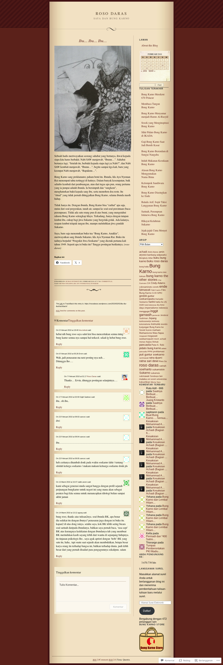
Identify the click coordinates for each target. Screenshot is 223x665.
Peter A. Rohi (157, 345)
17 (151, 65)
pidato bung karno (150, 348)
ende (163, 286)
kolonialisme (145, 324)
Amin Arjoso (153, 252)
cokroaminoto (145, 287)
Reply (59, 344)
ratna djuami (155, 357)
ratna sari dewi (148, 361)
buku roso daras (157, 261)
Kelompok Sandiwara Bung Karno (152, 184)
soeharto (145, 369)
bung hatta (144, 267)
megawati (143, 336)
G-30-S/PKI (157, 293)
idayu (141, 308)
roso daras (149, 365)
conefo (156, 287)
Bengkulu (143, 258)
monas (142, 342)
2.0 (96, 659)
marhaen (156, 330)
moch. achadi (160, 339)
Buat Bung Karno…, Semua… (157, 416)
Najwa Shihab (152, 342)
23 (147, 68)
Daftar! (147, 610)
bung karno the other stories (153, 277)
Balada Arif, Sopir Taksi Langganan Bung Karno (154, 203)
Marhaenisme (145, 333)
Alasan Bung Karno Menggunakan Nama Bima (151, 173)
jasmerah (156, 315)
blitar (150, 258)
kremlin (164, 324)
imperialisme (151, 307)
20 (163, 65)
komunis (155, 324)
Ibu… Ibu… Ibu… (93, 40)
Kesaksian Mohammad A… (155, 423)
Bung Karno (149, 268)
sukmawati (144, 376)
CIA (148, 283)
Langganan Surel (151, 568)
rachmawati (143, 358)
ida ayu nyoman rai (82, 284)
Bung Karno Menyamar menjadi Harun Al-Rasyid (154, 114)
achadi (143, 251)
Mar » (152, 71)
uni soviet (151, 379)
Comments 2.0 (107, 659)
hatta (158, 302)
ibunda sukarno (66, 284)
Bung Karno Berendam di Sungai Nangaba (154, 152)
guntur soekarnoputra (147, 297)
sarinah (162, 366)
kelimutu (155, 321)
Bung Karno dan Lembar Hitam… (157, 499)
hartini (152, 301)
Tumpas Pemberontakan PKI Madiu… (155, 548)
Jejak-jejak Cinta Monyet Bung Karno (154, 232)
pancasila (145, 344)
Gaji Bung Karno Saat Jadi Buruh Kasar (152, 143)
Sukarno (144, 372)
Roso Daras (92, 376)
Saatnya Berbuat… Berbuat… (154, 394)
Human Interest (72, 281)
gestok (143, 295)
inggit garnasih (148, 313)
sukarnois (155, 373)
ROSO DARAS (111, 13)
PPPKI (149, 352)
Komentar (118, 606)
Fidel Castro (156, 290)
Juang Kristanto (155, 400)
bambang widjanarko (157, 255)
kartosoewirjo (145, 321)
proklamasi (158, 351)
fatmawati (144, 289)
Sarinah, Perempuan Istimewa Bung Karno (152, 213)
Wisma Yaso (155, 382)
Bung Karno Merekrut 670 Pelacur (152, 96)
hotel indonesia (150, 305)
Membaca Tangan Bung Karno (150, 105)
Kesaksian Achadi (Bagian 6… (155, 430)
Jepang (152, 318)
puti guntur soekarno (151, 354)
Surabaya (154, 376)
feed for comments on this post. (70, 311)
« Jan (144, 71)
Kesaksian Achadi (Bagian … (156, 443)
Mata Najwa (158, 333)
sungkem (94, 284)
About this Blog (149, 45)
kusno (149, 330)
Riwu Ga (163, 361)
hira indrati (83, 330)
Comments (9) (107, 281)
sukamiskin (158, 369)
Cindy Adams (158, 283)
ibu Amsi (160, 305)
